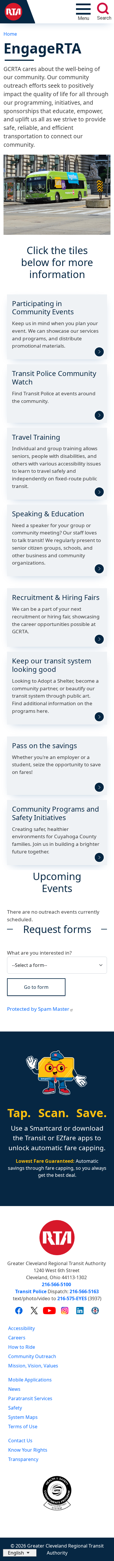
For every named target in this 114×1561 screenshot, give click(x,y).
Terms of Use (22, 1426)
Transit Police (30, 1291)
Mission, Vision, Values (33, 1365)
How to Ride (21, 1347)
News (14, 1389)
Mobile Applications (30, 1380)
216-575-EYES (72, 1298)
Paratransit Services (30, 1398)
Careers (16, 1337)
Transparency (23, 1459)
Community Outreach (32, 1356)
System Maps (23, 1417)
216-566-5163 (84, 1291)
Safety (15, 1408)
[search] (103, 8)
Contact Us (20, 1440)
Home (10, 34)
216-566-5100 (56, 1284)
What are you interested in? (39, 952)
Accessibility (21, 1328)
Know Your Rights (27, 1450)
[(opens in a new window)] (19, 1310)
